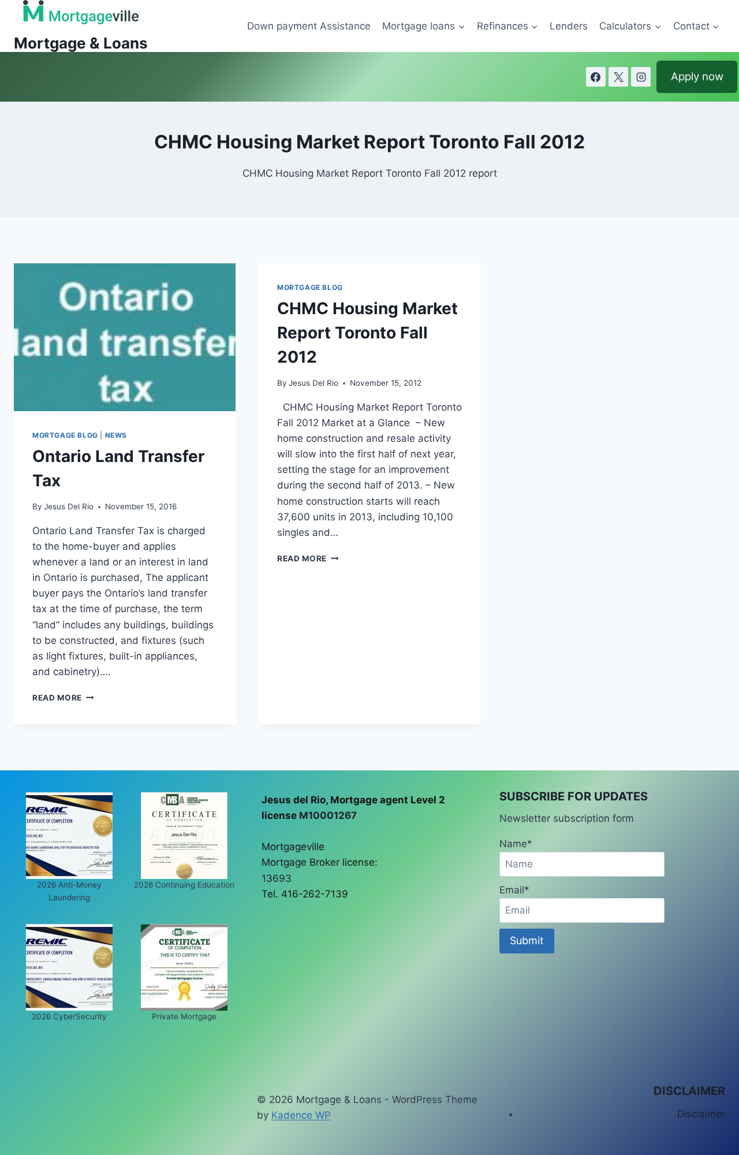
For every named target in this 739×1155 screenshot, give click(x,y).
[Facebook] (596, 77)
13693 (277, 878)
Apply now (697, 76)
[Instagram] (641, 77)
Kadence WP (301, 1115)
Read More (63, 697)
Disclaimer (701, 1114)
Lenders (569, 26)
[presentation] (125, 337)
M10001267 (328, 815)
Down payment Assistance (309, 26)
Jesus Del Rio (69, 506)
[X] (618, 77)
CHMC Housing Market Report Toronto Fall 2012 (367, 333)
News (116, 435)
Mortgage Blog (65, 435)
